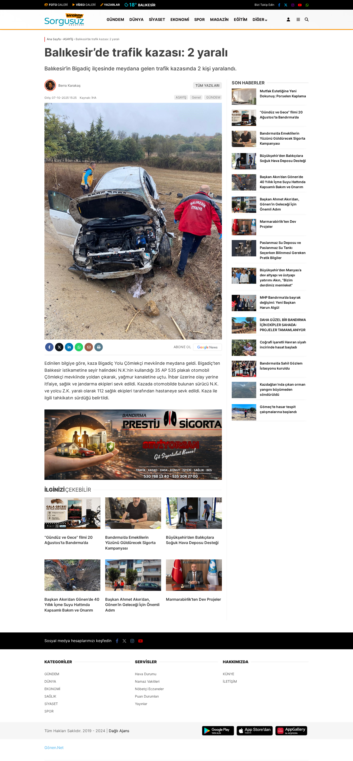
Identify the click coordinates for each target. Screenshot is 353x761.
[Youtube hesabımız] (300, 5)
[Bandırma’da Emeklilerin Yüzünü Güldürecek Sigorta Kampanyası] (133, 514)
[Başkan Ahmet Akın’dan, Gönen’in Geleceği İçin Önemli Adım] (133, 576)
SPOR (199, 19)
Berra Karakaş (69, 85)
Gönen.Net (54, 747)
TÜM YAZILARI (207, 85)
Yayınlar (141, 704)
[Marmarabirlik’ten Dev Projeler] (194, 576)
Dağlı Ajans (119, 730)
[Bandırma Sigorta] (133, 444)
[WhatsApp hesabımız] (307, 5)
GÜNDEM (115, 19)
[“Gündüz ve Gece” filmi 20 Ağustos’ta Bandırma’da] (72, 514)
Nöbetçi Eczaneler (149, 689)
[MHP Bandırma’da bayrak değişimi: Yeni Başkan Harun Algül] (244, 310)
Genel (196, 97)
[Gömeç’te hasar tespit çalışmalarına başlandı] (244, 419)
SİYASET (157, 19)
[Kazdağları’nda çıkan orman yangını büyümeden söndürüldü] (244, 397)
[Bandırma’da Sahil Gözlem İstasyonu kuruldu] (244, 376)
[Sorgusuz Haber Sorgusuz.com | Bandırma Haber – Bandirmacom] (64, 25)
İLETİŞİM (230, 681)
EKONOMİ (179, 19)
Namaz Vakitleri (147, 681)
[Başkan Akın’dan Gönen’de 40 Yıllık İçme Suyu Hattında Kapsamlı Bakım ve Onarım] (72, 576)
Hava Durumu (145, 674)
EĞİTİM (240, 19)
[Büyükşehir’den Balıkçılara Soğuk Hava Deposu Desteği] (194, 514)
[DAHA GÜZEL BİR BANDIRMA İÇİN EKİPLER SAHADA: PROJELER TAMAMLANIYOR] (244, 332)
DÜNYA (136, 19)
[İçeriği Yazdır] (98, 347)
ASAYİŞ (181, 97)
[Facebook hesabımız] (279, 5)
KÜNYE (228, 674)
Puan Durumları (147, 696)
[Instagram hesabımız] (292, 5)
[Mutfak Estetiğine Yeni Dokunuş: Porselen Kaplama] (244, 103)
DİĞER (258, 19)
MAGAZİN (219, 19)
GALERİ (58, 4)
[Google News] (207, 347)
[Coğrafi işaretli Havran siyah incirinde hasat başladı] (244, 355)
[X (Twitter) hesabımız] (285, 5)
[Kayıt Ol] (289, 19)
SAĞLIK (50, 696)
